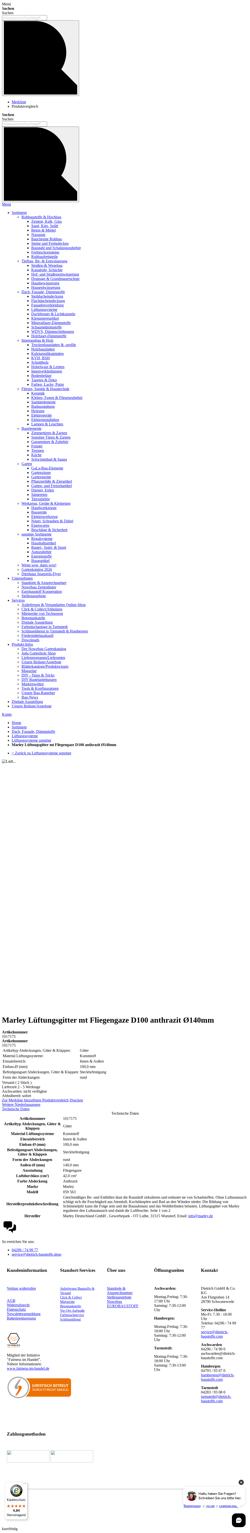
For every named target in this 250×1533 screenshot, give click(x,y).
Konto (7, 714)
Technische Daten (16, 1109)
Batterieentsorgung (21, 1318)
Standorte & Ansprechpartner (120, 1290)
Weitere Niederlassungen (21, 1104)
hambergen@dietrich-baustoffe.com (217, 1377)
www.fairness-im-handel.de (28, 1368)
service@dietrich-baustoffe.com (214, 1334)
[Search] (40, 164)
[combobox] (24, 17)
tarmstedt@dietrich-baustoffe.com (216, 1398)
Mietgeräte (67, 1302)
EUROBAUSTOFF (122, 1306)
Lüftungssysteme (25, 736)
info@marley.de (200, 1216)
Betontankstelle (70, 1306)
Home (16, 723)
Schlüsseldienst (70, 1319)
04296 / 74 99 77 (25, 1250)
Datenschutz (228, 1506)
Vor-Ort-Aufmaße (72, 1310)
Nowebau (114, 1301)
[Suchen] (40, 58)
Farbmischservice (72, 1315)
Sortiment (19, 727)
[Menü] (25, 1485)
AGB (11, 1301)
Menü (6, 204)
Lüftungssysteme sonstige (31, 740)
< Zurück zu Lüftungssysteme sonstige (41, 753)
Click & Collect (71, 1297)
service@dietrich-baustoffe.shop (36, 1254)
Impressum (192, 1506)
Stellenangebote (119, 1297)
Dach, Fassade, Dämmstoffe (33, 731)
